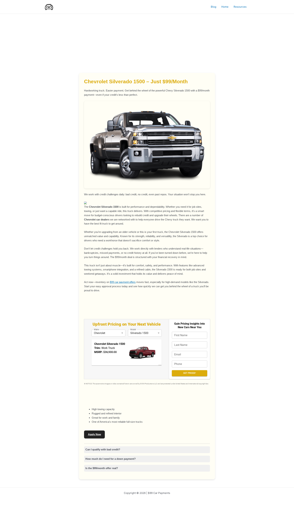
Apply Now (94, 434)
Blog (213, 6)
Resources (240, 6)
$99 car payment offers (123, 282)
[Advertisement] (147, 39)
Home (224, 6)
